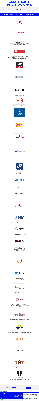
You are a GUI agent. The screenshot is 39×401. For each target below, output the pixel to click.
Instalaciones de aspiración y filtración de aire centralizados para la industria (19, 222)
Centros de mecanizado (19, 367)
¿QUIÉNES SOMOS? (7, 7)
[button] (37, 393)
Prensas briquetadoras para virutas (19, 130)
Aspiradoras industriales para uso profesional (19, 234)
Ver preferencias (35, 398)
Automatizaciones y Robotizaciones (19, 27)
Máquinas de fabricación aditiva (19, 292)
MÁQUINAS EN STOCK (34, 7)
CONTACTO (17, 9)
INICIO (2, 7)
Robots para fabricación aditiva (19, 95)
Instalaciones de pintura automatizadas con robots (19, 105)
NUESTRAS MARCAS (19, 7)
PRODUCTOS (13, 7)
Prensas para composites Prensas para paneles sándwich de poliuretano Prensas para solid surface (19, 279)
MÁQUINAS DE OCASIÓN (26, 7)
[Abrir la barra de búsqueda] (23, 10)
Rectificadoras (19, 70)
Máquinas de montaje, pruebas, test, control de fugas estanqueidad (19, 379)
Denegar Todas (30, 398)
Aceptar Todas (25, 398)
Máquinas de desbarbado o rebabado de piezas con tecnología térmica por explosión (19, 332)
